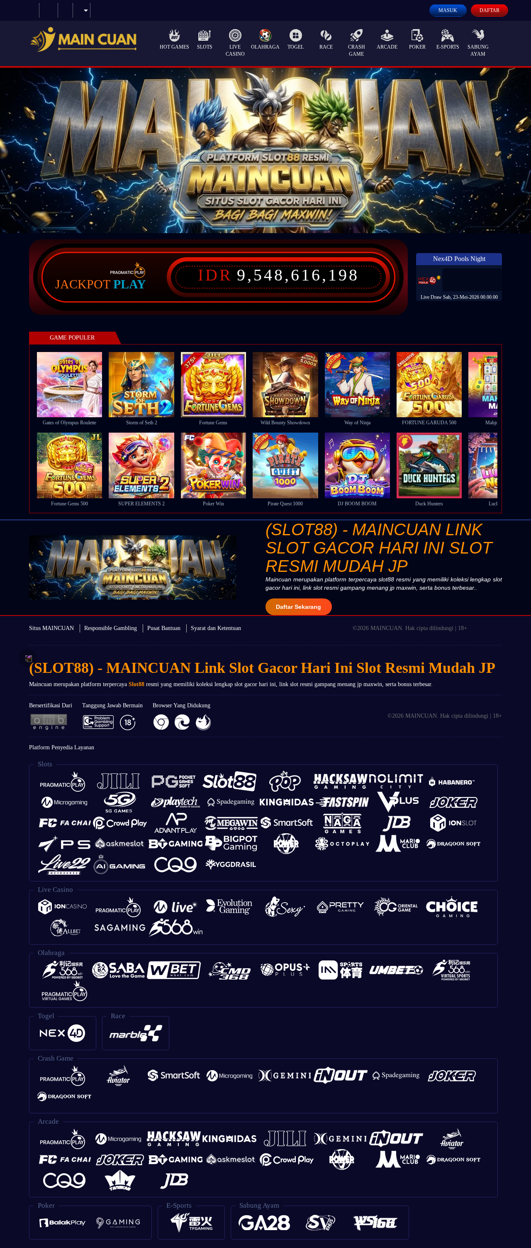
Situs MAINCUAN (51, 628)
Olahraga (265, 47)
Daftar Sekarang (298, 606)
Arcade (387, 47)
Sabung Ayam (478, 50)
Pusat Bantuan (163, 628)
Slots (204, 47)
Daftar (489, 10)
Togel (295, 47)
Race (326, 47)
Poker (417, 47)
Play (129, 284)
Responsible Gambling (110, 628)
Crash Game (356, 50)
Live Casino (235, 50)
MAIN (75, 384)
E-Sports (447, 47)
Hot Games (174, 47)
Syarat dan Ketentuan (216, 628)
